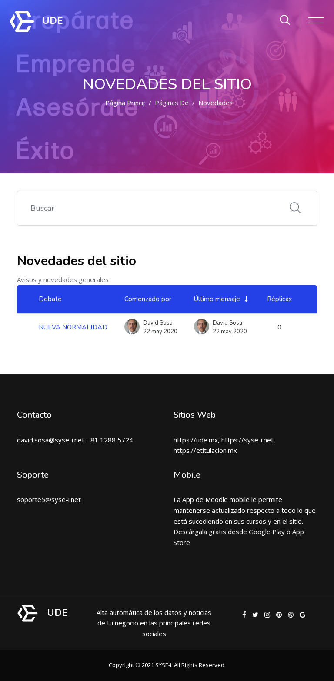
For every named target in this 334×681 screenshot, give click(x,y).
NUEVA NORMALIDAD (73, 327)
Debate (50, 299)
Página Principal (128, 102)
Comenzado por (147, 299)
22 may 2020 (230, 332)
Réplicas (279, 299)
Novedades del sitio (228, 102)
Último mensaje (217, 299)
